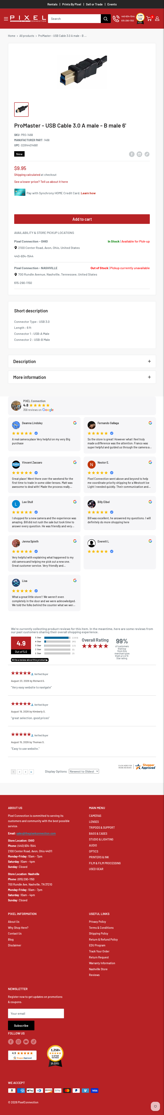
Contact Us (15, 933)
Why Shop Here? (18, 927)
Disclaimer (14, 945)
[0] (149, 18)
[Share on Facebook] (132, 154)
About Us (13, 921)
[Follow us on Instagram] (18, 1042)
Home (11, 35)
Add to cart (82, 219)
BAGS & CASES (98, 833)
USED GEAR (96, 869)
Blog (11, 939)
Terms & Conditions (101, 927)
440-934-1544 (23, 256)
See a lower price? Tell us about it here (41, 181)
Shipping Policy (98, 933)
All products (26, 35)
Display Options (56, 771)
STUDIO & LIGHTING (101, 839)
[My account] (157, 18)
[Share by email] (139, 154)
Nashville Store (98, 969)
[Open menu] (6, 18)
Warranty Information (102, 963)
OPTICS (93, 851)
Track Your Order (99, 951)
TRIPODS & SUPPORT (102, 827)
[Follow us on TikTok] (33, 1042)
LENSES (94, 821)
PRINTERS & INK (99, 857)
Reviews (94, 975)
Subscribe (21, 1025)
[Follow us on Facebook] (11, 1042)
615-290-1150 (23, 283)
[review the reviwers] (75, 423)
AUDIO (93, 845)
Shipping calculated (27, 174)
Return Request (99, 957)
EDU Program (97, 945)
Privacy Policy (97, 921)
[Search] (106, 18)
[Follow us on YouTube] (26, 1042)
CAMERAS (95, 815)
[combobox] (74, 18)
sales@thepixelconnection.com (36, 833)
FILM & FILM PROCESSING (105, 863)
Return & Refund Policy (103, 939)
